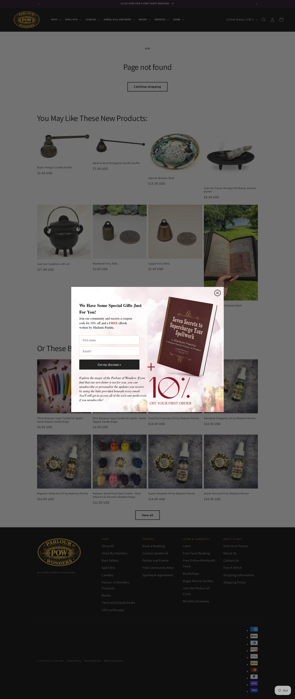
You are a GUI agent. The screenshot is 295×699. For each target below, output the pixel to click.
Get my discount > (109, 364)
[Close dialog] (218, 293)
